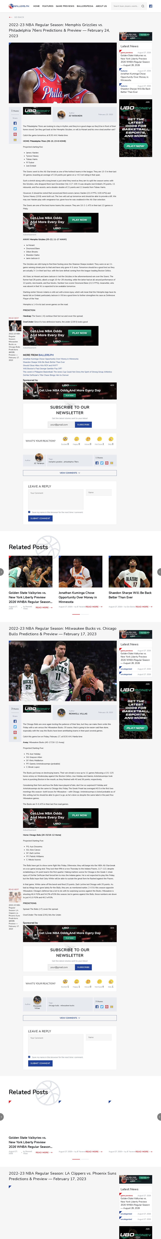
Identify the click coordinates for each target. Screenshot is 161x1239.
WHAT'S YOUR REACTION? (41, 441)
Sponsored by (30, 380)
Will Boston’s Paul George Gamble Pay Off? (42, 368)
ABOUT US (101, 6)
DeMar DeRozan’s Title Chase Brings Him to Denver (46, 375)
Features (47, 6)
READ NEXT (14, 318)
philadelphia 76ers (71, 462)
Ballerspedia (85, 6)
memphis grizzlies (56, 462)
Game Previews (65, 6)
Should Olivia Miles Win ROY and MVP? (40, 365)
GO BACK (19, 17)
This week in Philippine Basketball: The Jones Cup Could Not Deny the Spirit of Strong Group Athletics (67, 371)
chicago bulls (54, 1005)
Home (36, 6)
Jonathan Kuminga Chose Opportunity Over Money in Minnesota (50, 359)
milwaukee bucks (67, 1005)
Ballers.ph (46, 355)
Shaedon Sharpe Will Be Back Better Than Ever (44, 362)
